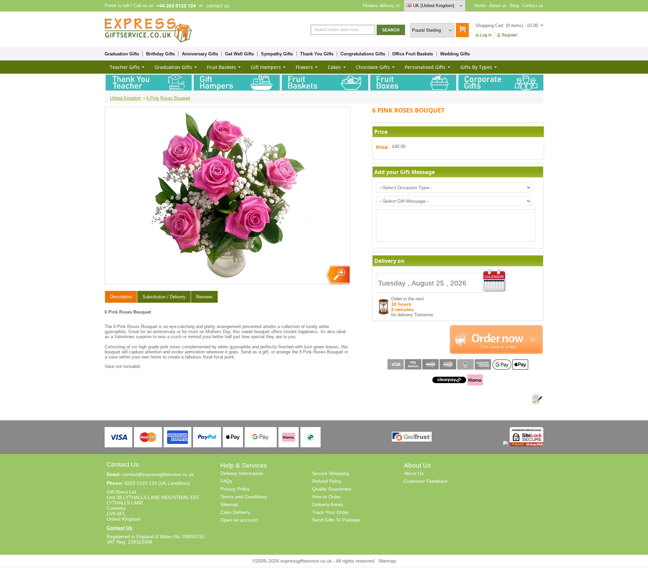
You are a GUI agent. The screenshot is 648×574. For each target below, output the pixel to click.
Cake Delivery (235, 512)
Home (480, 5)
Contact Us (119, 527)
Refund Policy (327, 481)
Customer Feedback (426, 481)
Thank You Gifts (316, 53)
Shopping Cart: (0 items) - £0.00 (507, 25)
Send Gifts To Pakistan (336, 520)
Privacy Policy (235, 489)
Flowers (304, 67)
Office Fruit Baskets (412, 53)
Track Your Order (330, 512)
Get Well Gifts (239, 53)
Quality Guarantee (331, 489)
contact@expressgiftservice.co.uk (158, 474)
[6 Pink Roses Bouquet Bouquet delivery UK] (338, 275)
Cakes (334, 67)
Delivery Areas (327, 504)
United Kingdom (125, 98)
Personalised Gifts (425, 67)
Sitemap (229, 504)
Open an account (238, 520)
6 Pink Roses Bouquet (168, 98)
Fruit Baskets (221, 67)
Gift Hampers (266, 67)
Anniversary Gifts (200, 53)
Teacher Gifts (125, 67)
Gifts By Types (476, 67)
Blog (514, 5)
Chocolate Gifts (373, 67)
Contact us (532, 5)
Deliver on (494, 280)
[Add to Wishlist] (537, 398)
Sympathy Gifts (277, 53)
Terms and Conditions (243, 496)
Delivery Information (241, 473)
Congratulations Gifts (363, 53)
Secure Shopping (330, 473)
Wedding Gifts (455, 53)
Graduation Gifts (122, 53)
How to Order (326, 496)
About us (498, 5)
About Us (414, 473)
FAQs (226, 481)
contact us (218, 5)
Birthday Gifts (160, 53)
